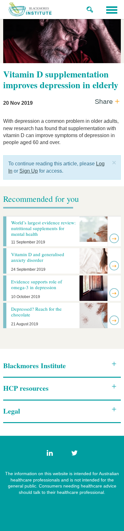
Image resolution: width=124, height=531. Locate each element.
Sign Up (28, 171)
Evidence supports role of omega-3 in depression (36, 284)
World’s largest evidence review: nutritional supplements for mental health (43, 228)
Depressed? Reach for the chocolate (36, 312)
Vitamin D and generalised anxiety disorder (37, 257)
